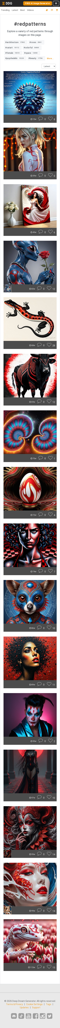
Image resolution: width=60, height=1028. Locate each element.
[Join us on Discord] (14, 1016)
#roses (35, 42)
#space (30, 53)
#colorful (31, 48)
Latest (15, 10)
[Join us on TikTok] (21, 1016)
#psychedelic (14, 58)
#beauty (35, 58)
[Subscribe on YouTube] (28, 1016)
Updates (24, 1007)
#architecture (15, 42)
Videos (30, 10)
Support (36, 1007)
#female (12, 53)
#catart (12, 48)
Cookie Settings (34, 1004)
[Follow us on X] (49, 1016)
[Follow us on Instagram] (42, 1016)
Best (22, 10)
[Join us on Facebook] (35, 1016)
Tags (48, 1004)
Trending (5, 10)
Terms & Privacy (14, 1004)
